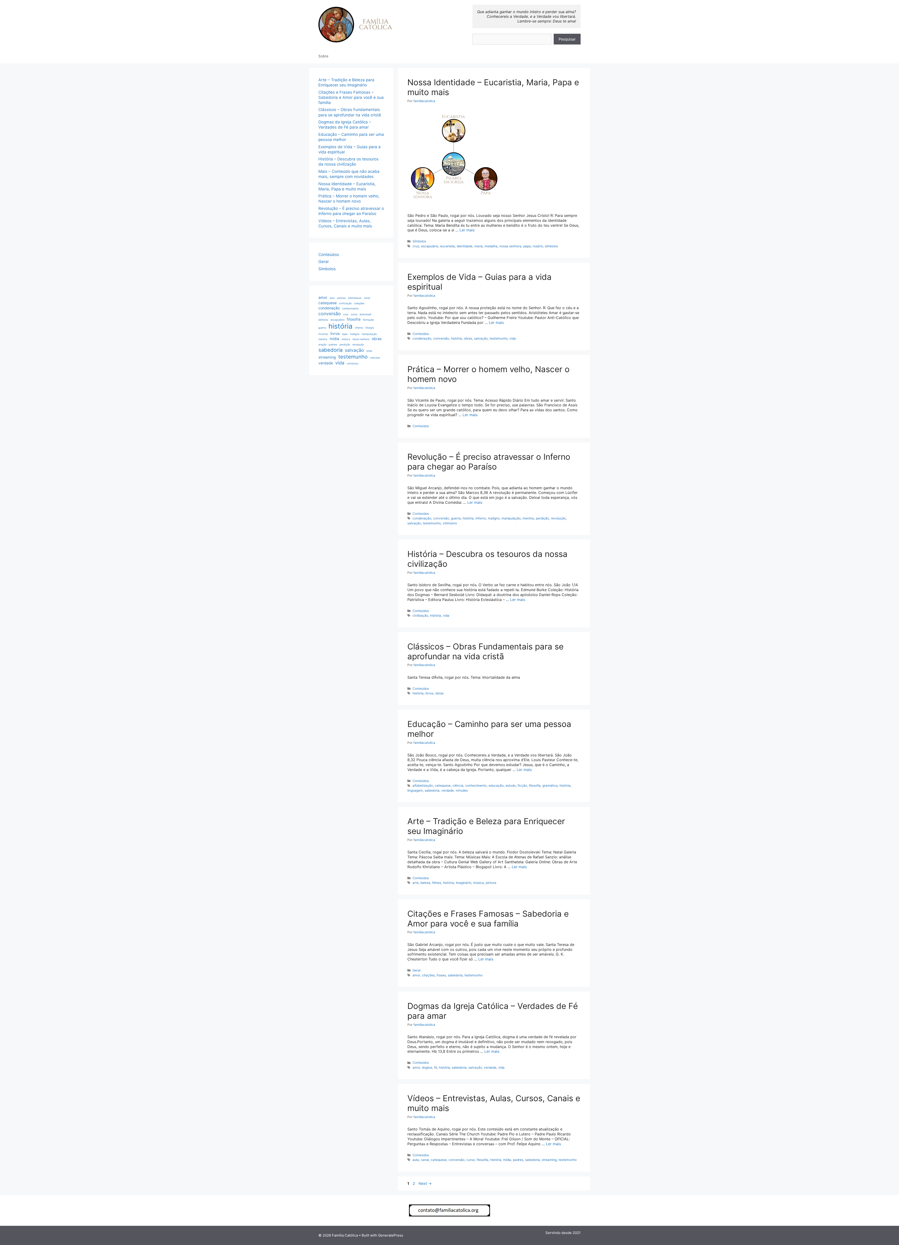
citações (428, 975)
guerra (456, 518)
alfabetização (423, 785)
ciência (458, 785)
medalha (491, 246)
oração (322, 344)
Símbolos (419, 241)
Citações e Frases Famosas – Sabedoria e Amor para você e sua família (488, 918)
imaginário (463, 883)
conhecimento (476, 785)
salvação (481, 338)
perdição (542, 518)
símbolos (551, 246)
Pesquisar (567, 39)
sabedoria (432, 790)
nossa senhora (510, 246)
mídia (507, 1160)
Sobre (323, 56)
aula (416, 1160)
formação (368, 319)
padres (518, 1160)
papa (527, 246)
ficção (522, 785)
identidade (464, 246)
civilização (420, 615)
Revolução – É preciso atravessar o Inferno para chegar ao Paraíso (488, 461)
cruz (416, 246)
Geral (416, 970)
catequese (443, 785)
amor (416, 975)
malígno (494, 518)
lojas (345, 334)
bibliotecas (354, 298)
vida (512, 338)
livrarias (323, 334)
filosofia (535, 785)
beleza (425, 883)
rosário (538, 246)
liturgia (369, 327)
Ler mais (467, 230)
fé (435, 1067)
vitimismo (450, 523)
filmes (436, 883)
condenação (422, 338)
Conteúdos (421, 334)
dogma (427, 1067)
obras (468, 338)
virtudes (462, 790)
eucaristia (447, 246)
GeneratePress (390, 1235)
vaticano (375, 357)
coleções (359, 303)
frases (441, 975)
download (365, 314)
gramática (550, 785)
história (456, 338)
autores (341, 298)
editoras (323, 319)
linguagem (415, 790)
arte (416, 883)
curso (470, 1160)
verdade (447, 790)
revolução (558, 518)
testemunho (499, 338)
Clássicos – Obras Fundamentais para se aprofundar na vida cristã (485, 651)
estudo (510, 785)
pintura (491, 883)
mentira (528, 518)
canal (425, 1160)
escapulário (429, 246)
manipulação (511, 518)
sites (369, 350)
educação (496, 785)
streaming (549, 1160)
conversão (441, 338)
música (478, 883)
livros (429, 693)
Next (425, 1183)
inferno (480, 518)
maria (478, 246)
